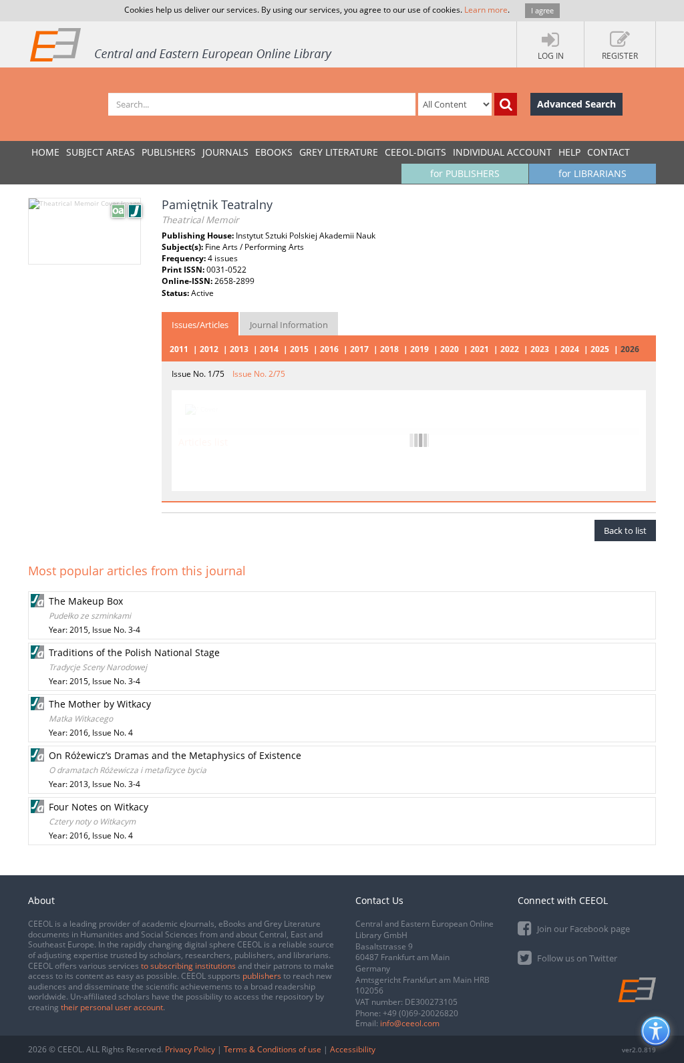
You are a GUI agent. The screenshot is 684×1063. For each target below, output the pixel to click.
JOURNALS (225, 152)
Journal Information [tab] (289, 325)
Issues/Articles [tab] (200, 325)
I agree (542, 10)
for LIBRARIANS (592, 173)
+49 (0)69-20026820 (420, 1013)
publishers (261, 975)
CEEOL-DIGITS (415, 152)
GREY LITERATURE (338, 152)
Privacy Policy (190, 1049)
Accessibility (352, 1049)
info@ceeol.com (410, 1023)
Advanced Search (576, 104)
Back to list (625, 530)
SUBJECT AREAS (100, 152)
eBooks (274, 152)
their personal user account (112, 1007)
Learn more (486, 9)
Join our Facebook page (582, 929)
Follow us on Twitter (576, 958)
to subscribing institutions (188, 965)
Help (569, 152)
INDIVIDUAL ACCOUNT (502, 152)
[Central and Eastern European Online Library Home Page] (181, 44)
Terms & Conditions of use (272, 1049)
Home (45, 152)
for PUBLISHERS (465, 173)
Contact (608, 152)
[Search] (505, 104)
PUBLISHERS (169, 152)
